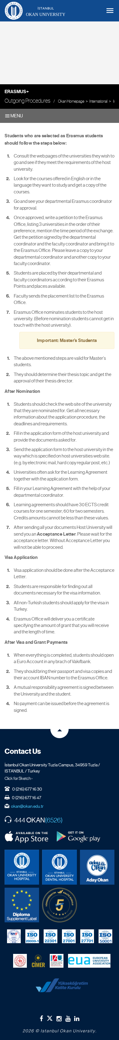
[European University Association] (89, 960)
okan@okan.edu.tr (27, 806)
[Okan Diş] (59, 867)
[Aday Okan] (97, 867)
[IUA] (56, 960)
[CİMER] (38, 960)
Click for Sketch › (19, 778)
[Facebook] (41, 1018)
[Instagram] (59, 1018)
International (98, 101)
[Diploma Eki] (22, 905)
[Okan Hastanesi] (22, 867)
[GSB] (20, 960)
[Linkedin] (76, 1018)
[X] (50, 1017)
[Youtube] (67, 1018)
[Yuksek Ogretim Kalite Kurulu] (59, 905)
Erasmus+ (17, 91)
